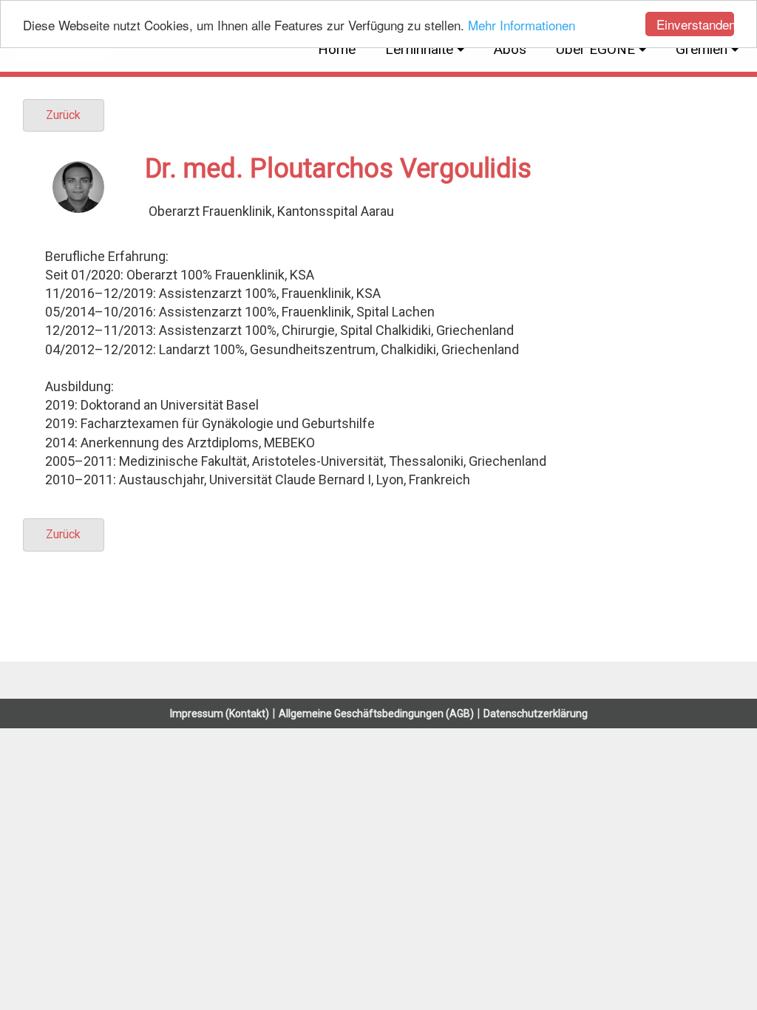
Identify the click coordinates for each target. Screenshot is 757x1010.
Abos (510, 49)
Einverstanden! (695, 24)
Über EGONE (595, 49)
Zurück (63, 115)
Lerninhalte (419, 49)
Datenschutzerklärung (535, 713)
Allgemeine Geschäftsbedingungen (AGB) (376, 713)
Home (337, 49)
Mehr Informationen (521, 25)
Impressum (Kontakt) (219, 713)
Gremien (701, 49)
